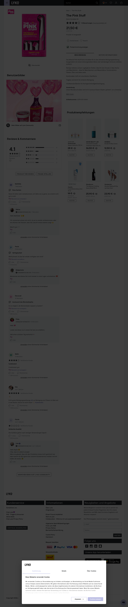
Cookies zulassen (95, 599)
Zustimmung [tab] (36, 571)
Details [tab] (64, 571)
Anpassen (78, 599)
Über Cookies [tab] (91, 571)
